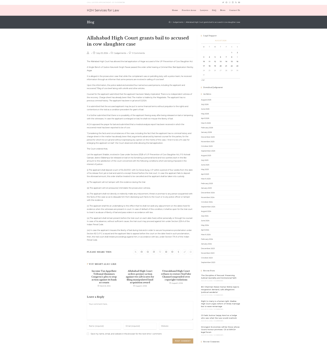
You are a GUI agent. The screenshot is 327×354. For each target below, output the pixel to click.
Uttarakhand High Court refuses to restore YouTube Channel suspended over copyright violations (176, 275)
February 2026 (207, 128)
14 (226, 61)
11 (209, 61)
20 (220, 66)
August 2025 (206, 155)
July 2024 (204, 216)
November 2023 (207, 253)
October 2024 (207, 202)
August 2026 (206, 100)
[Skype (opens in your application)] (235, 2)
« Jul (202, 80)
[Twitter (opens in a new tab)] (223, 2)
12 (215, 61)
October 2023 (207, 258)
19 (215, 66)
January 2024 (206, 244)
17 (204, 66)
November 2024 (207, 197)
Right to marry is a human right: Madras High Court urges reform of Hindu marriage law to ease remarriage (220, 304)
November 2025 (207, 141)
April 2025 (205, 174)
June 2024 (205, 221)
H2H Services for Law (103, 10)
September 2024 (208, 207)
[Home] (169, 22)
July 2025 (204, 160)
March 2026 (206, 123)
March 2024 (206, 234)
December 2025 (208, 137)
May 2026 (205, 114)
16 (237, 61)
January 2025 (206, 188)
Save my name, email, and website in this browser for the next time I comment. (126, 334)
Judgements (120, 53)
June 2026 (205, 109)
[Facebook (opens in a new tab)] (226, 2)
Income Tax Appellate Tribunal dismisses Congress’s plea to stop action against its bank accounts (104, 277)
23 (237, 66)
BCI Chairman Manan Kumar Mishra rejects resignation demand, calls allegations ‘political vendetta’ (220, 289)
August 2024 (206, 211)
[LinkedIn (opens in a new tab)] (232, 2)
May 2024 (205, 225)
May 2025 (205, 169)
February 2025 (207, 183)
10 (204, 61)
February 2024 (207, 239)
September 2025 (208, 151)
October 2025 (207, 146)
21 (226, 66)
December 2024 (208, 193)
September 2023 (208, 262)
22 (232, 66)
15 (232, 61)
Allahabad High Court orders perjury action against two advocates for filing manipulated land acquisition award (140, 277)
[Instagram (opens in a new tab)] (229, 2)
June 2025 (205, 165)
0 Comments (138, 53)
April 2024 (205, 230)
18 (209, 66)
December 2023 (208, 248)
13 (220, 61)
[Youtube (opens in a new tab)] (238, 2)
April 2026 (205, 118)
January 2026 (206, 132)
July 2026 (204, 104)
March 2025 (206, 179)
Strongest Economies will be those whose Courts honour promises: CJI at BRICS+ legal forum (220, 329)
